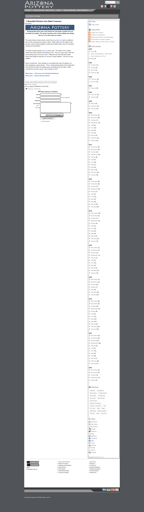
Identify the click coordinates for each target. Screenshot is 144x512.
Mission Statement (95, 467)
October (93, 65)
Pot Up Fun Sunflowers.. (98, 35)
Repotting (93, 411)
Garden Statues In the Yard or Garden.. (103, 41)
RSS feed (94, 422)
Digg (92, 433)
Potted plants (103, 393)
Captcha (59, 115)
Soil (104, 406)
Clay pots (93, 398)
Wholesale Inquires (95, 469)
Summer (104, 413)
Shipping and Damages (65, 465)
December (94, 115)
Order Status (62, 469)
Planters (92, 390)
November (94, 117)
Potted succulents (95, 403)
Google (93, 429)
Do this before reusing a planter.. (101, 39)
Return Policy (62, 467)
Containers (100, 390)
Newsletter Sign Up (32, 469)
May (92, 58)
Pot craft (92, 408)
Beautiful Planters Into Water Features (45, 21)
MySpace (94, 436)
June (92, 51)
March (93, 70)
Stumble (93, 445)
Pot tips (92, 413)
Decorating (101, 398)
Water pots (29, 82)
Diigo (92, 440)
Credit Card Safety (63, 472)
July (92, 125)
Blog (28, 467)
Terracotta (93, 395)
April (92, 133)
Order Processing (63, 463)
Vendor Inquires (94, 470)
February (94, 72)
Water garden (102, 411)
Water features (38, 82)
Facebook (94, 438)
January (93, 81)
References (93, 472)
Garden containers (95, 406)
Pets (97, 413)
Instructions (93, 400)
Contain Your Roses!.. (97, 32)
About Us (92, 463)
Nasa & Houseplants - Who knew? (101, 54)
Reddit (93, 447)
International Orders (64, 470)
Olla (98, 408)
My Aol (93, 450)
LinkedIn (93, 452)
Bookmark (94, 426)
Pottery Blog (95, 24)
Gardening (101, 395)
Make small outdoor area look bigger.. (102, 37)
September (94, 122)
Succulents (93, 393)
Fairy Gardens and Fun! (98, 56)
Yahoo (93, 443)
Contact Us (93, 465)
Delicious (94, 431)
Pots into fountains (50, 82)
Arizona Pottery (31, 84)
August (93, 67)
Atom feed (94, 424)
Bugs (103, 408)
